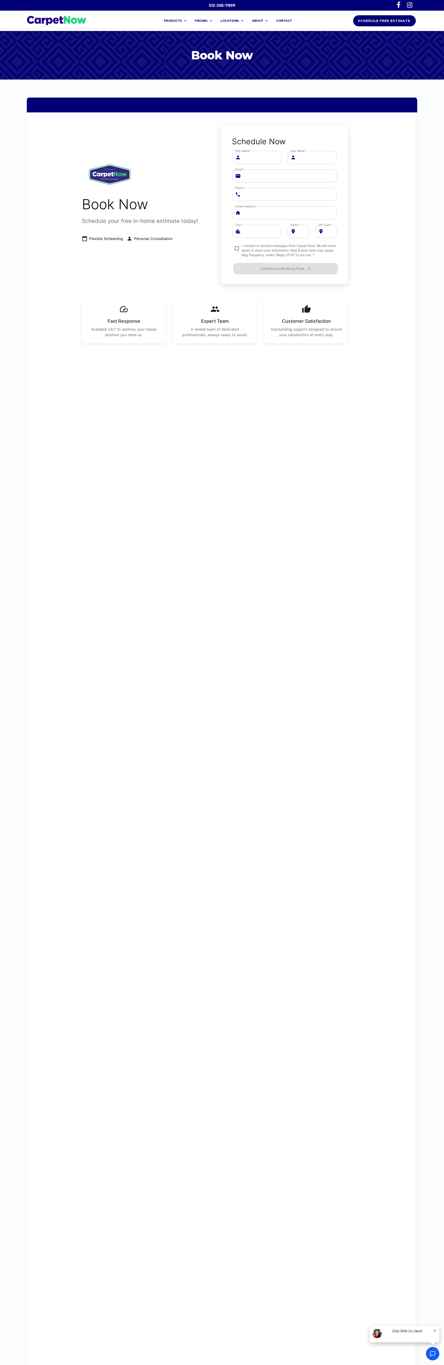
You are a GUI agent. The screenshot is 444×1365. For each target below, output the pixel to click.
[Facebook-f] (398, 4)
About (257, 20)
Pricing (201, 20)
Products (173, 20)
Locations (229, 20)
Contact (284, 20)
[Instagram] (410, 4)
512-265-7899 (222, 5)
